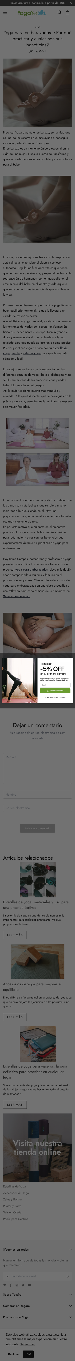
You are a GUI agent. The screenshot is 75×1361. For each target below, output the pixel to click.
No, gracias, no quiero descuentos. (55, 697)
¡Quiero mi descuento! (55, 691)
